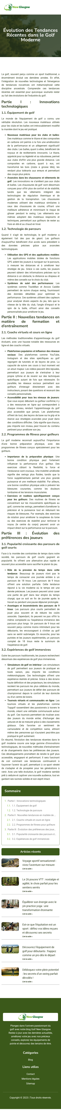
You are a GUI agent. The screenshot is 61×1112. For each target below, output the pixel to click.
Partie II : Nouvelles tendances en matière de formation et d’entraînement (32, 815)
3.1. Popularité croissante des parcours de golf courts (34, 834)
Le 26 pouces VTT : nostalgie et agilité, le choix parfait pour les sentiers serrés (40, 883)
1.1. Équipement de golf (24, 805)
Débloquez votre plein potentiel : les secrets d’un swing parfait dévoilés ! (40, 973)
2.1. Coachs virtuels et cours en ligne (31, 820)
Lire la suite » (27, 869)
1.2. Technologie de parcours (27, 810)
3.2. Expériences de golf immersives (30, 839)
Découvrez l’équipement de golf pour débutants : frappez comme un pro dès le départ (39, 951)
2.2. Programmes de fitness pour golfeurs (33, 824)
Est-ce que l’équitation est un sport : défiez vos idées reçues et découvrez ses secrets (40, 928)
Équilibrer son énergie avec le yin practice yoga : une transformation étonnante (39, 906)
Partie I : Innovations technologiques (27, 801)
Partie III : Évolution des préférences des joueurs (32, 829)
